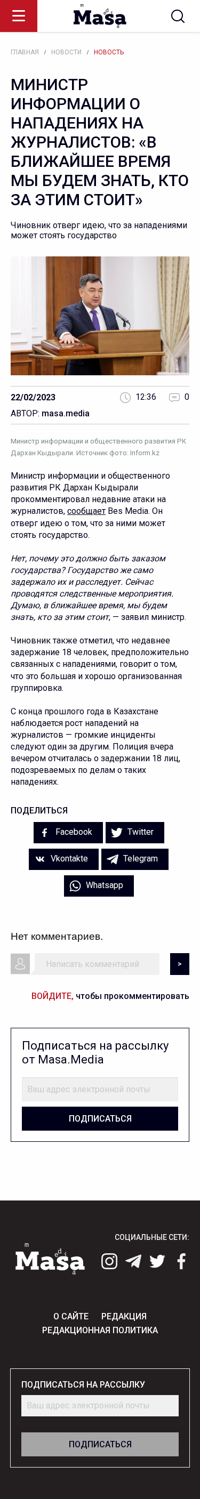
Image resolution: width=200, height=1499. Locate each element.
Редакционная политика (100, 1330)
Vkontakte (68, 858)
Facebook (72, 832)
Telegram (139, 858)
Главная (25, 52)
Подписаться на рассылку (83, 1385)
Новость (109, 52)
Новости (66, 52)
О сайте (71, 1316)
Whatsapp (103, 885)
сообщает (86, 511)
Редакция (124, 1316)
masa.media (66, 413)
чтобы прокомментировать (110, 996)
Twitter (139, 832)
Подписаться (100, 1119)
